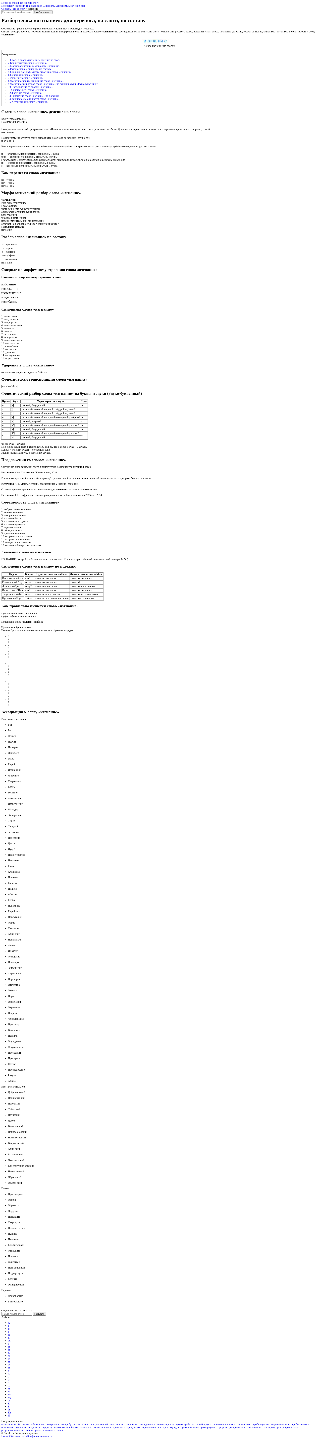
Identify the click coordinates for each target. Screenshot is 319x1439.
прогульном (133, 1427)
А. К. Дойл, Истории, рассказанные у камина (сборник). (40, 483)
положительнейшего (66, 1427)
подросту (47, 1427)
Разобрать (39, 1314)
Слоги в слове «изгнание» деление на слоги (34, 60)
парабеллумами (260, 1424)
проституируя (171, 1427)
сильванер (49, 1430)
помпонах (85, 1427)
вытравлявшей (99, 1424)
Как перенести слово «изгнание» (28, 63)
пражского (119, 1427)
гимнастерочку (165, 1424)
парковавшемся (280, 1424)
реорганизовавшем (12, 1430)
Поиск (5, 1436)
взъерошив (53, 1424)
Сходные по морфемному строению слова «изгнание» (40, 72)
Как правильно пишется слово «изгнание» (34, 98)
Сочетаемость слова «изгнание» (28, 89)
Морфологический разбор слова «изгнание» (34, 66)
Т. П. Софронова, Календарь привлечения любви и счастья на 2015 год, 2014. (52, 495)
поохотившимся (102, 1427)
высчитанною (81, 1424)
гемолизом (131, 1424)
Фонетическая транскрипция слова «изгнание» (36, 81)
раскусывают (254, 1427)
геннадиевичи (147, 1424)
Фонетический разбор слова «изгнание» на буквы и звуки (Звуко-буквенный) (53, 84)
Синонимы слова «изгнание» (26, 75)
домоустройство (185, 1424)
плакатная (7, 1427)
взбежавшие (38, 1424)
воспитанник (8, 1424)
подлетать (34, 1427)
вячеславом (116, 1424)
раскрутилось (237, 1427)
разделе (223, 1427)
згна (3, 156)
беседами (23, 1424)
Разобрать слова (42, 12)
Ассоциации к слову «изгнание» (28, 101)
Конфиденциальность (39, 1436)
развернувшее (209, 1427)
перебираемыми (300, 1424)
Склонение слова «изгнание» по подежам (33, 95)
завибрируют (203, 1424)
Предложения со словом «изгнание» (30, 86)
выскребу (66, 1424)
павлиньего (243, 1424)
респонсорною (33, 1430)
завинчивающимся (224, 1424)
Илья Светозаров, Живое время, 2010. (29, 472)
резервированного (287, 1427)
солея (60, 1430)
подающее (20, 1427)
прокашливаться (151, 1427)
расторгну (269, 1427)
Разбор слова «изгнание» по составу (29, 69)
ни (2, 162)
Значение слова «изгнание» (25, 92)
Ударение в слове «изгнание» (26, 78)
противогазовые (190, 1427)
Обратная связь (18, 1436)
